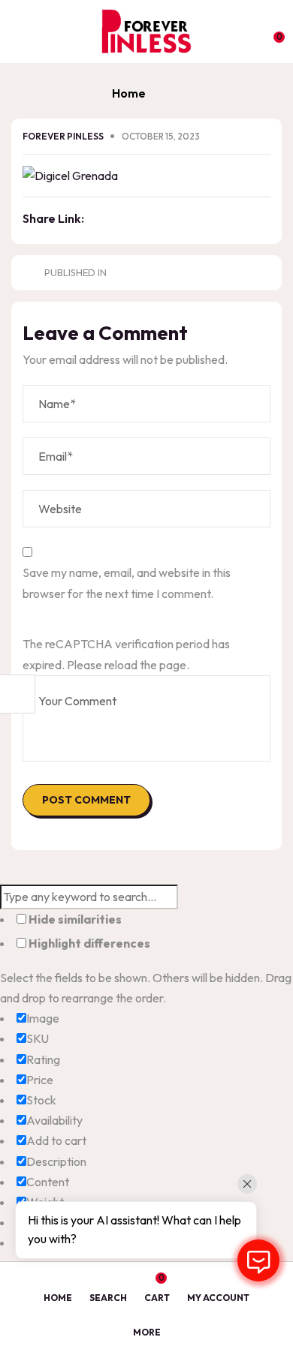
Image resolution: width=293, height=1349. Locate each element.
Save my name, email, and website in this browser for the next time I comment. (127, 582)
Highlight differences (88, 943)
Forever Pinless (64, 136)
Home (129, 93)
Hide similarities (74, 919)
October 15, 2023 (161, 136)
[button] (272, 31)
